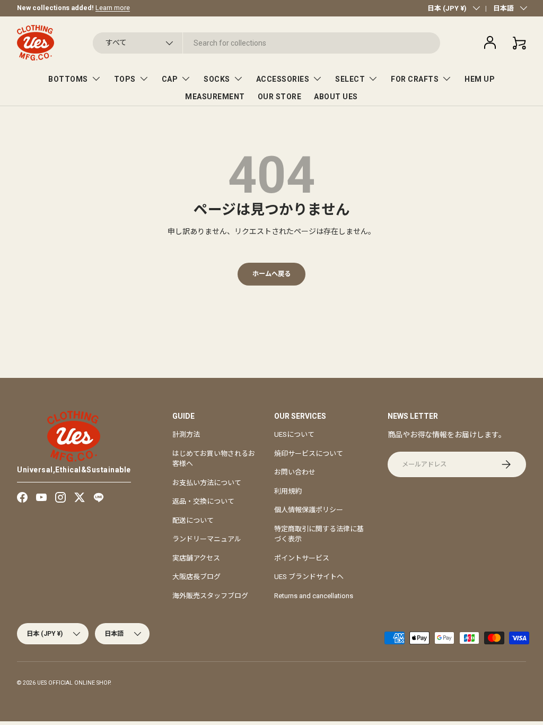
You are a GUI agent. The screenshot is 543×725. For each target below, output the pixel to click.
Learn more (112, 8)
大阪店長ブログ (196, 577)
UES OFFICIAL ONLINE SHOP (73, 682)
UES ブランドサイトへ (309, 577)
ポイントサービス (301, 558)
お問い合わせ (295, 472)
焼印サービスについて (308, 454)
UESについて (294, 434)
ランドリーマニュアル (206, 539)
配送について (193, 520)
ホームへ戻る (271, 274)
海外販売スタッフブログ (210, 596)
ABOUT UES (336, 96)
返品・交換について (203, 501)
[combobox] (266, 43)
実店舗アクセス (196, 558)
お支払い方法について (206, 483)
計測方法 (186, 434)
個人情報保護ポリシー (308, 510)
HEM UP (480, 79)
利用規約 (288, 491)
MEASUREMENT (215, 96)
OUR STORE (280, 96)
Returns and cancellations (313, 596)
